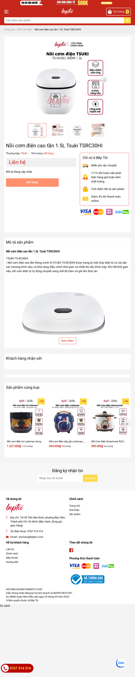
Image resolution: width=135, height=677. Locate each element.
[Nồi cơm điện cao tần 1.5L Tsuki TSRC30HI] (67, 79)
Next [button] (104, 80)
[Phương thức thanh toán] (104, 212)
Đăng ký (90, 478)
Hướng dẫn (12, 562)
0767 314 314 (35, 531)
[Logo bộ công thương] (86, 579)
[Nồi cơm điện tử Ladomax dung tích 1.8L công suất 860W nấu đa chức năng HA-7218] (25, 417)
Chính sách (12, 553)
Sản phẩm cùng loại (22, 387)
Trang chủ (74, 505)
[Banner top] (67, 2)
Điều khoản (12, 557)
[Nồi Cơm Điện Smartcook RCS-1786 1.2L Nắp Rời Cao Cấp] (109, 417)
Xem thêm (67, 340)
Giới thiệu (74, 510)
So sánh (5, 605)
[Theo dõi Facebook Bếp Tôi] (71, 550)
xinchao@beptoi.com (30, 536)
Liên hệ (10, 549)
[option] (67, 79)
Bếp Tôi (34, 600)
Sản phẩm (74, 514)
